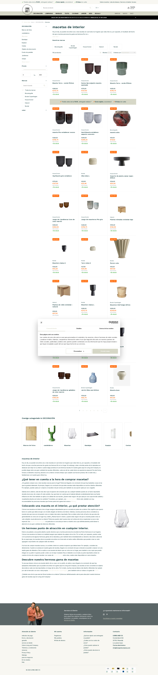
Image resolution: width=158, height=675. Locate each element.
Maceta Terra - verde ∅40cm (63, 83)
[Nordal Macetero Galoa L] (93, 290)
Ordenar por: (117, 52)
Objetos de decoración (29, 49)
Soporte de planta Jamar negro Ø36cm (121, 177)
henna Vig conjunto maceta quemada (91, 84)
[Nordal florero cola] (121, 248)
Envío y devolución (27, 638)
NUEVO (125, 13)
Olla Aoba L (85, 176)
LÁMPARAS (49, 13)
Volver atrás (26, 22)
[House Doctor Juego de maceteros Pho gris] (93, 205)
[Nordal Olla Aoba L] (93, 161)
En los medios (26, 660)
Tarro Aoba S (86, 263)
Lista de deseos (115, 2)
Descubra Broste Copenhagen (58, 570)
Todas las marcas (30, 90)
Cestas (24, 46)
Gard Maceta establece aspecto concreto (89, 133)
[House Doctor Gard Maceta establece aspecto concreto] (93, 117)
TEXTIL (67, 13)
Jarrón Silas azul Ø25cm (90, 390)
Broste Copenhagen (31, 96)
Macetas (25, 36)
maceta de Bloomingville (37, 521)
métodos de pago (27, 635)
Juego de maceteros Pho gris (92, 219)
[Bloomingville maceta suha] (121, 117)
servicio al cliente (69, 620)
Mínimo (26, 75)
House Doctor (29, 99)
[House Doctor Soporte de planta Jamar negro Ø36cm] (121, 161)
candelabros (25, 33)
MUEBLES (59, 13)
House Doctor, (58, 555)
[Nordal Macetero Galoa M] (121, 332)
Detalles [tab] (79, 328)
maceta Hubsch (71, 499)
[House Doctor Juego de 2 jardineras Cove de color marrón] (64, 205)
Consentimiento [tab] (51, 328)
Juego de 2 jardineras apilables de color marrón (63, 391)
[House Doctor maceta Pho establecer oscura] (64, 117)
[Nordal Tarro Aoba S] (93, 248)
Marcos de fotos (27, 30)
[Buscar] (90, 8)
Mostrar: (105, 52)
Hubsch (27, 103)
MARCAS (117, 13)
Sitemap (24, 655)
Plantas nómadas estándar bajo (121, 219)
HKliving (73, 501)
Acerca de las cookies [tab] (106, 328)
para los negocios (27, 657)
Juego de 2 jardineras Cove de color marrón (63, 220)
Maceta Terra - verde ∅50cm (120, 83)
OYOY (96, 570)
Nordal (27, 106)
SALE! (131, 13)
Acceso (134, 2)
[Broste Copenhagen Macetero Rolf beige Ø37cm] (121, 290)
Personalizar (78, 351)
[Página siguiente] (105, 410)
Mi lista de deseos (59, 640)
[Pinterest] (107, 614)
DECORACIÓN (38, 13)
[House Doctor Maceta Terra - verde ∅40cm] (64, 68)
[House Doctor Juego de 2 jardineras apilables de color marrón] (64, 375)
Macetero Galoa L (87, 305)
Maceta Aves (115, 390)
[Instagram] (104, 614)
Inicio (32, 22)
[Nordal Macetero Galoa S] (64, 248)
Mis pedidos (58, 638)
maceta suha (114, 132)
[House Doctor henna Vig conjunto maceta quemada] (93, 68)
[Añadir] (72, 94)
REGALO (97, 13)
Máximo (42, 75)
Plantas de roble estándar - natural (62, 306)
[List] (100, 52)
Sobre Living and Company (30, 645)
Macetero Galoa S (59, 263)
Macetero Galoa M (117, 347)
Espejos (24, 42)
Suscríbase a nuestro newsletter (112, 618)
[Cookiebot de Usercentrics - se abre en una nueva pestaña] (110, 322)
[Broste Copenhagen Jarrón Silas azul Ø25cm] (93, 375)
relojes (24, 58)
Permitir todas (105, 351)
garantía (24, 640)
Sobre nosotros (104, 2)
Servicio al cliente (125, 2)
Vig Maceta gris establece (62, 176)
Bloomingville (29, 93)
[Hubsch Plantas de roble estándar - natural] (64, 290)
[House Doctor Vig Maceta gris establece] (64, 161)
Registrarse (57, 635)
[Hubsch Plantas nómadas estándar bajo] (121, 205)
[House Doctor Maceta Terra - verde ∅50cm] (121, 68)
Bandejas (24, 39)
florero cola (114, 263)
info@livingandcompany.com (121, 648)
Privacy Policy (26, 652)
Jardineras (25, 55)
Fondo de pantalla (27, 52)
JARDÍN (83, 13)
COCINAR (75, 13)
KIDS (90, 13)
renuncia (24, 650)
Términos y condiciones (29, 648)
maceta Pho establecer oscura (63, 132)
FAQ (23, 662)
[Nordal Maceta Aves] (121, 375)
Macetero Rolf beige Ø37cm (120, 305)
